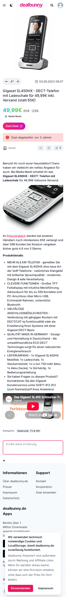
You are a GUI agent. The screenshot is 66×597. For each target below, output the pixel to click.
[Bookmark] (48, 148)
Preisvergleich (16, 236)
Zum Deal (12, 126)
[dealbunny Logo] (32, 5)
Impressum (45, 588)
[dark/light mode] (11, 5)
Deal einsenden (46, 492)
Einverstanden (20, 588)
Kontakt (41, 481)
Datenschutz (11, 498)
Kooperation (44, 487)
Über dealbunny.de (15, 481)
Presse (7, 487)
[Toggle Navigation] (4, 5)
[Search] (51, 5)
